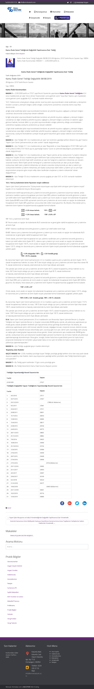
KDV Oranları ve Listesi (15, 597)
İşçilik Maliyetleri (13, 592)
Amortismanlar (12, 562)
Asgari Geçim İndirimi (14, 566)
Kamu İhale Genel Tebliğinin (71, 93)
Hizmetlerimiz (12, 579)
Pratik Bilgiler (11, 610)
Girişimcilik (55, 660)
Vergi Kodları (11, 619)
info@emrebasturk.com (28, 2)
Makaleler (55, 658)
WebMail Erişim (82, 2)
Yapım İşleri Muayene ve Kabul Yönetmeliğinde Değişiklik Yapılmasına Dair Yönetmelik (38, 518)
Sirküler (10, 614)
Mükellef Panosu (13, 601)
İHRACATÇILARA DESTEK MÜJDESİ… (22, 536)
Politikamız (11, 605)
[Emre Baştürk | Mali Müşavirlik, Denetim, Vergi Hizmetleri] (14, 9)
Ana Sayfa (55, 652)
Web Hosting (35, 687)
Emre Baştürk (20, 54)
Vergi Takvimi (12, 623)
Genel (9, 508)
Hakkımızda (11, 575)
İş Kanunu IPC (12, 588)
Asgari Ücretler (12, 570)
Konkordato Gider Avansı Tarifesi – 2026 (12, 655)
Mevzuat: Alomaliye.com (13, 687)
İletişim (9, 583)
